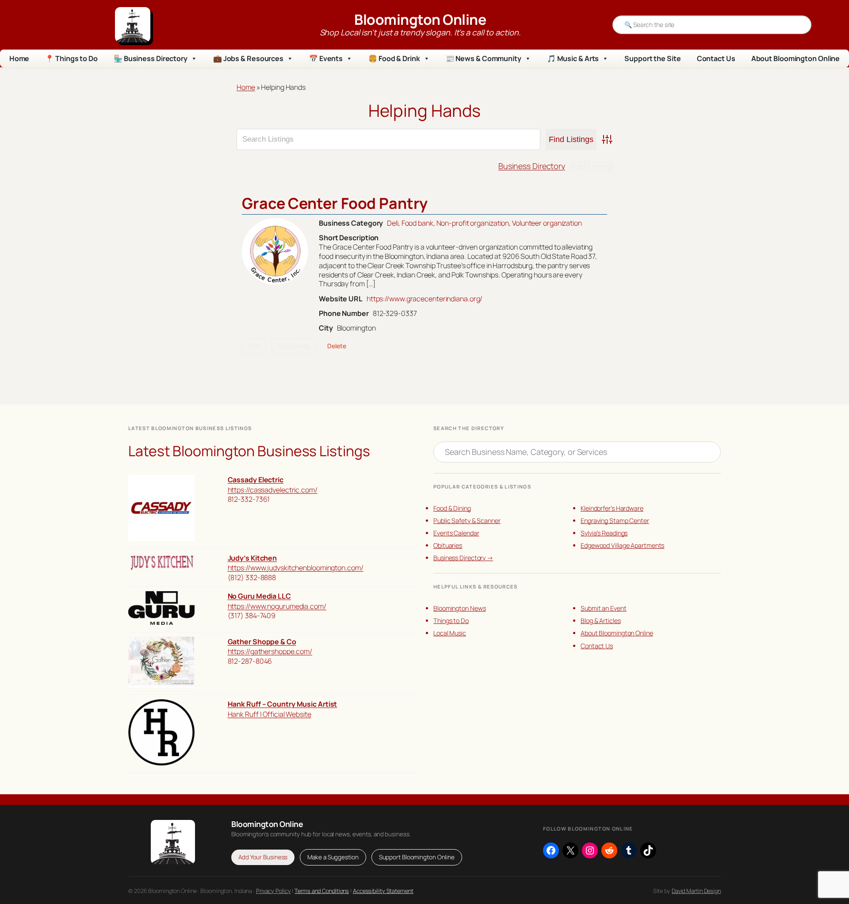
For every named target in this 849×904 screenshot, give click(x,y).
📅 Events (326, 58)
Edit (254, 346)
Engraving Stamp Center (615, 520)
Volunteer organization (547, 223)
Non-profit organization (472, 223)
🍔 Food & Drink (394, 58)
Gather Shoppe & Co (262, 641)
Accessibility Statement (383, 891)
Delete (336, 346)
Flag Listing (293, 346)
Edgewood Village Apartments (622, 545)
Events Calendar (456, 533)
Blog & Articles (601, 620)
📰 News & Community (483, 58)
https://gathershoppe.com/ (270, 651)
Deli (392, 223)
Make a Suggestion (332, 857)
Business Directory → (463, 558)
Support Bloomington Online (417, 857)
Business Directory (531, 166)
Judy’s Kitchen (252, 558)
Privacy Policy (273, 891)
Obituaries (447, 545)
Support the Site (652, 58)
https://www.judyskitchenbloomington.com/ (295, 568)
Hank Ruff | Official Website (269, 714)
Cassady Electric (255, 480)
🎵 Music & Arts (573, 58)
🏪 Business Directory (150, 58)
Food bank (417, 223)
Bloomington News (459, 608)
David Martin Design (696, 891)
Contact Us (716, 58)
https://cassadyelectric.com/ (272, 490)
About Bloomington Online (795, 58)
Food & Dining (452, 508)
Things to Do (451, 620)
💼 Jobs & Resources (248, 58)
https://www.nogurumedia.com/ (277, 606)
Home (19, 58)
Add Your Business (262, 857)
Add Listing (591, 166)
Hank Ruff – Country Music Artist (282, 704)
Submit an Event (604, 608)
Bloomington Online (420, 19)
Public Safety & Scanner (467, 520)
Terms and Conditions (321, 891)
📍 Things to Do (71, 58)
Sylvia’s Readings (604, 533)
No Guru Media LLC (259, 596)
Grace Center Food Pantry (335, 203)
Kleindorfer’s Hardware (612, 508)
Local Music (449, 633)
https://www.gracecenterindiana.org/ (425, 299)
